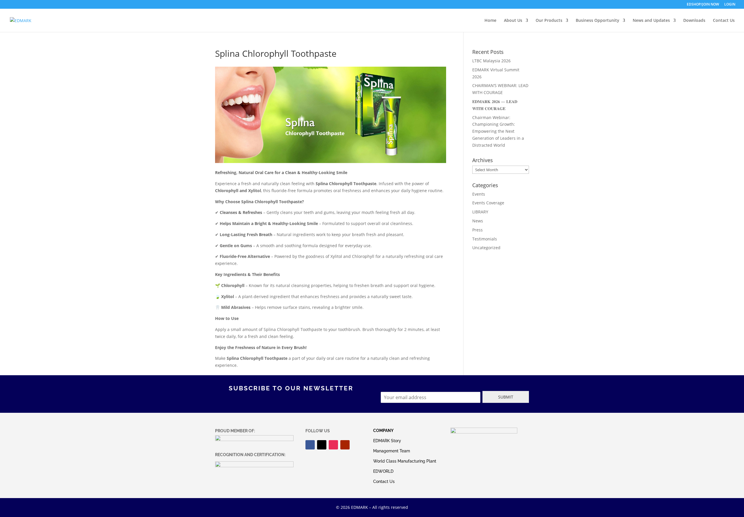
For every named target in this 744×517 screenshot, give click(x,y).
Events (478, 194)
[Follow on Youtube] (345, 444)
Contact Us (724, 20)
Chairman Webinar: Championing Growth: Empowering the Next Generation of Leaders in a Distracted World (498, 131)
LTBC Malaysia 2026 (491, 60)
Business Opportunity (597, 20)
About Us (513, 20)
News (477, 221)
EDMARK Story (387, 440)
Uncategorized (486, 247)
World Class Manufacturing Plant (404, 461)
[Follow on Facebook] (310, 444)
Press (477, 230)
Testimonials (484, 239)
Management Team (391, 451)
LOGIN (729, 5)
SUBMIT (505, 397)
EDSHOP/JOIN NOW (703, 5)
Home (490, 20)
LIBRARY (480, 212)
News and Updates (651, 20)
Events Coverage (488, 203)
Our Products (549, 20)
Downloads (694, 20)
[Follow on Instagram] (333, 444)
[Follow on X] (321, 444)
